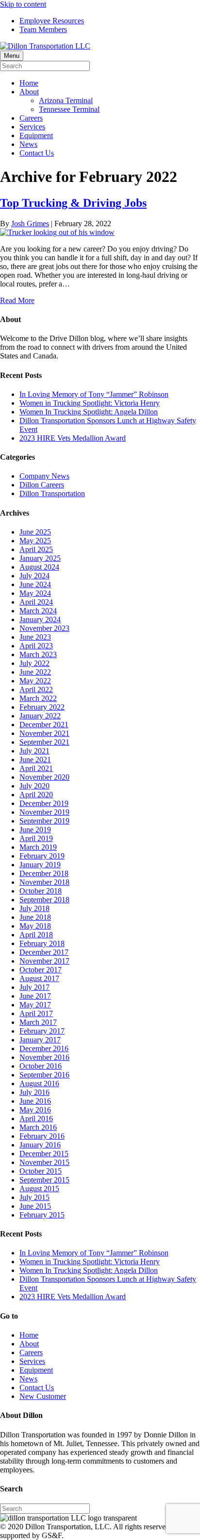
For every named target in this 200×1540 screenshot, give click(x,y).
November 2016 (44, 1057)
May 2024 (35, 593)
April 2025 (36, 549)
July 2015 (34, 1197)
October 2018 (40, 891)
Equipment (36, 135)
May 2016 (35, 1110)
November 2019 (44, 812)
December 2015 (43, 1153)
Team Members (43, 29)
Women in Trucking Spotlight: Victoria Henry (89, 403)
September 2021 (44, 742)
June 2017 (35, 996)
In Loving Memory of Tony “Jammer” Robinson (93, 394)
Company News (44, 476)
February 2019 (42, 856)
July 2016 (34, 1092)
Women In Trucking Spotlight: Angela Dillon (88, 412)
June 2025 (35, 532)
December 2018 (43, 873)
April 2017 (36, 1013)
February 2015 (42, 1215)
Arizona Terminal (66, 100)
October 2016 (40, 1066)
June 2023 (35, 637)
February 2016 (42, 1136)
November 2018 (44, 882)
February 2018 (42, 943)
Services (32, 127)
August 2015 (39, 1188)
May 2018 (35, 926)
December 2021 (43, 724)
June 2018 (35, 917)
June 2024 (35, 584)
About (29, 92)
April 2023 (36, 646)
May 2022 (35, 681)
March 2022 (38, 698)
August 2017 (39, 978)
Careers (31, 118)
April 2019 (36, 838)
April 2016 (36, 1118)
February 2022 (42, 707)
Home (28, 83)
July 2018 (34, 908)
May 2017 (35, 1005)
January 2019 (40, 864)
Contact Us (36, 153)
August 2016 (39, 1083)
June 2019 (35, 829)
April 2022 (36, 689)
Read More (17, 300)
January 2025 (40, 558)
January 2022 (40, 716)
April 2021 (36, 768)
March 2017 (38, 1022)
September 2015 (44, 1180)
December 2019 (43, 803)
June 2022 (35, 672)
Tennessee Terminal (69, 109)
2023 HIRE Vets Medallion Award (72, 438)
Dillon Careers (41, 485)
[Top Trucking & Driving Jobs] (57, 232)
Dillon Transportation (52, 493)
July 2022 (34, 663)
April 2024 (36, 602)
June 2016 (35, 1101)
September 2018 (44, 899)
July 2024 (34, 576)
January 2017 (40, 1040)
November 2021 (44, 733)
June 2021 (35, 759)
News (28, 144)
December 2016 (43, 1048)
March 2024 (38, 611)
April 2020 (36, 794)
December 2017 (43, 952)
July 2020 (34, 786)
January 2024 (40, 619)
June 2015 (35, 1206)
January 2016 (40, 1145)
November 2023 (44, 628)
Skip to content (23, 4)
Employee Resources (51, 21)
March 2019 (38, 847)
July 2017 (34, 987)
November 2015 (44, 1162)
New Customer (42, 1396)
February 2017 (42, 1031)
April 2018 (36, 935)
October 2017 (40, 970)
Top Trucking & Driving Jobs (73, 203)
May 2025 (35, 541)
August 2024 (39, 567)
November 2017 (44, 961)
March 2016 (38, 1127)
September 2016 (44, 1075)
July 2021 (34, 751)
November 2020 (44, 777)
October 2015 (40, 1171)
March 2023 (38, 654)
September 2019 (44, 821)
